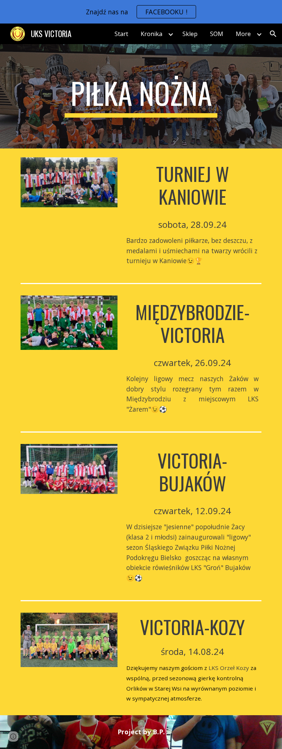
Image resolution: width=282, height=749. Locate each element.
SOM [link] (216, 34)
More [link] (243, 34)
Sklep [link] (190, 34)
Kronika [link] (151, 34)
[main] (141, 96)
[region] (141, 12)
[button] (273, 34)
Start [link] (121, 34)
